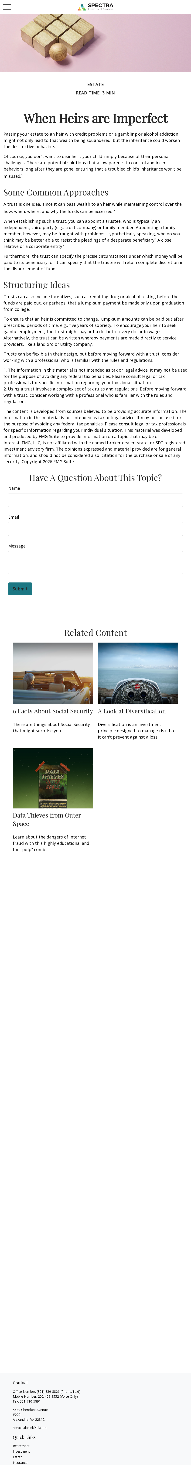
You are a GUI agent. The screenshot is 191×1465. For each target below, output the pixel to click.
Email (13, 517)
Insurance (20, 1462)
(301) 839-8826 (48, 1391)
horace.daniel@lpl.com (30, 1427)
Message (17, 546)
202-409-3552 (48, 1396)
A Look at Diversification (132, 711)
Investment (21, 1451)
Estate (17, 1457)
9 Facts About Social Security (53, 711)
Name (14, 488)
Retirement (21, 1446)
